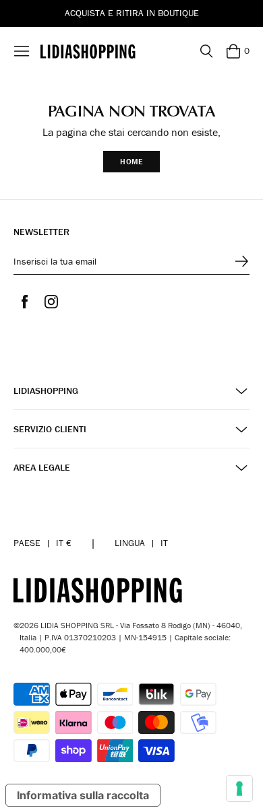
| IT (141, 543)
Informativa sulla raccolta (83, 795)
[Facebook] (24, 301)
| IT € (42, 543)
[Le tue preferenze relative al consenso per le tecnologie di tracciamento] (239, 788)
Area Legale (41, 468)
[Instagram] (51, 301)
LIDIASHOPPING (45, 391)
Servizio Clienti (49, 429)
